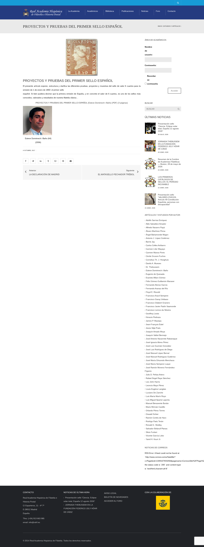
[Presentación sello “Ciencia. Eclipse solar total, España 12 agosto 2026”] (150, 128)
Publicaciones (128, 11)
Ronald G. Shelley (154, 425)
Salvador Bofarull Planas (156, 428)
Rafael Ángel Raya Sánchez (158, 378)
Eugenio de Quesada (155, 274)
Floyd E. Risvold (153, 292)
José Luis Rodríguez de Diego (159, 349)
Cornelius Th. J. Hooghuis (157, 260)
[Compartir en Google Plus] (55, 161)
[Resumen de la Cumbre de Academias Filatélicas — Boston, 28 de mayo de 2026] (150, 163)
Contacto (172, 11)
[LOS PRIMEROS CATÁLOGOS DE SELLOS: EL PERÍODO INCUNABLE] (150, 181)
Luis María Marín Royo (156, 396)
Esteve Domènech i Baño (157, 270)
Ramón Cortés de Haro (156, 418)
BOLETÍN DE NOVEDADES (116, 497)
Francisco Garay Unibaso (157, 299)
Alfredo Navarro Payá (155, 227)
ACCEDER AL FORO (113, 501)
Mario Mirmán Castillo (155, 407)
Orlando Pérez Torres (155, 410)
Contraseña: (149, 65)
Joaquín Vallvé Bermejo (156, 335)
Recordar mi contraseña (152, 80)
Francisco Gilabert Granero (158, 303)
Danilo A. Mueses (153, 263)
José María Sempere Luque (158, 364)
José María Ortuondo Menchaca (160, 360)
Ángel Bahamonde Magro (157, 234)
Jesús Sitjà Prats (153, 328)
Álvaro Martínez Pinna (155, 231)
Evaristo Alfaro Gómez (155, 278)
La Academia (74, 11)
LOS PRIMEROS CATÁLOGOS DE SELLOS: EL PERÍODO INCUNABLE (168, 180)
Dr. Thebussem (152, 267)
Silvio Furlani (151, 432)
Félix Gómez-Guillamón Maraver (160, 281)
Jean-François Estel (154, 324)
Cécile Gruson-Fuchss (155, 256)
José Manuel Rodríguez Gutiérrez (161, 357)
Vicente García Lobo (155, 436)
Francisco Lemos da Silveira (158, 310)
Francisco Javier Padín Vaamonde (161, 306)
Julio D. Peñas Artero (155, 374)
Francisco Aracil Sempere (157, 295)
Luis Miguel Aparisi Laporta (158, 400)
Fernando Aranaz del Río (157, 288)
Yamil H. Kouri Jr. (153, 439)
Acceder (174, 91)
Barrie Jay (150, 242)
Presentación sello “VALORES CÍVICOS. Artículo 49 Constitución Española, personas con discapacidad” (168, 200)
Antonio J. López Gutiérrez (157, 238)
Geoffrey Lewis (152, 313)
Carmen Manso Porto (155, 252)
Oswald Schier (152, 414)
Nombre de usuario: (149, 51)
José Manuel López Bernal (157, 353)
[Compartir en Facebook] (25, 161)
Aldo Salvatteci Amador (156, 224)
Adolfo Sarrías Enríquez (156, 220)
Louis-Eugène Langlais (156, 389)
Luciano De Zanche (154, 392)
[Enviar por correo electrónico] (70, 161)
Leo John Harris (153, 382)
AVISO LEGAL (110, 493)
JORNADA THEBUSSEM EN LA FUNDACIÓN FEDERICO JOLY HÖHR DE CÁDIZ (168, 145)
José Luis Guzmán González (158, 346)
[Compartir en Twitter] (33, 161)
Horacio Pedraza (153, 317)
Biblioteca (109, 11)
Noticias (144, 11)
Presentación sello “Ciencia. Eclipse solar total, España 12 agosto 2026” (168, 127)
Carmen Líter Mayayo (155, 249)
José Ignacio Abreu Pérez (157, 342)
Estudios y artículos (171, 26)
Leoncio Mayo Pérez (155, 385)
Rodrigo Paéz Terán (154, 421)
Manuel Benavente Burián (157, 403)
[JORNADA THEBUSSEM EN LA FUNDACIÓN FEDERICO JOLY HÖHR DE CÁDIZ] (150, 145)
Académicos (92, 11)
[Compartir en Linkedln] (40, 161)
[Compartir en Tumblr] (48, 161)
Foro (158, 11)
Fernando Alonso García (156, 285)
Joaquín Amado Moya (155, 331)
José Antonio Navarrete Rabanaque (161, 339)
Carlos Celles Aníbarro (156, 245)
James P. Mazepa (153, 321)
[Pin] (63, 161)
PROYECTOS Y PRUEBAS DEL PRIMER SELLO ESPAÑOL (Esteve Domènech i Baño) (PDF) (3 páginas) (82, 103)
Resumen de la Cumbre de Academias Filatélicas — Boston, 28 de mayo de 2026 (169, 163)
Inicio (160, 26)
